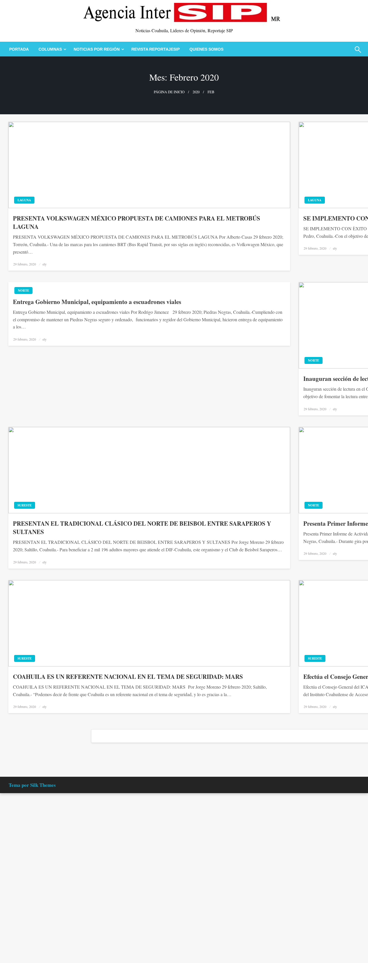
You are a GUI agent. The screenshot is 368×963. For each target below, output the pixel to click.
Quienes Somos (206, 49)
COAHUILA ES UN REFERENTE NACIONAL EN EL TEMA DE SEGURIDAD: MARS (128, 677)
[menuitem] (19, 49)
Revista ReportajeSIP (155, 49)
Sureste (25, 505)
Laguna (24, 200)
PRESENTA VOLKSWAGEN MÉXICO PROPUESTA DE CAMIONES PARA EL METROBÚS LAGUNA (136, 222)
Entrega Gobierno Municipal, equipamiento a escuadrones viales (97, 302)
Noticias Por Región (97, 49)
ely (45, 264)
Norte (23, 290)
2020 (196, 92)
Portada (19, 49)
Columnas (50, 49)
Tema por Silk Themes (32, 785)
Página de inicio (169, 92)
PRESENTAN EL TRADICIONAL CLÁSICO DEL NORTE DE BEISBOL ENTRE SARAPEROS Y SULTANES (142, 527)
